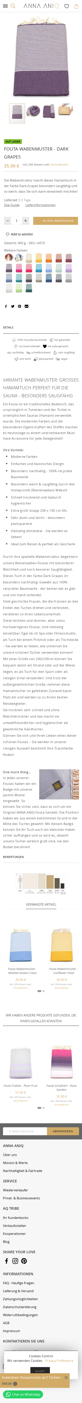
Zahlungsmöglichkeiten (20, 1299)
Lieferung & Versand (18, 1291)
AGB (6, 1323)
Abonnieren (63, 1131)
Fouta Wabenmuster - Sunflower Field (63, 971)
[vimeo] (19, 307)
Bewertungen (13, 857)
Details (8, 327)
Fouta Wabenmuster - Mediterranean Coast (22, 971)
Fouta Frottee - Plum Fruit (20, 1086)
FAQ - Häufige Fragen (18, 1283)
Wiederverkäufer (15, 1190)
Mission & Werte (15, 1163)
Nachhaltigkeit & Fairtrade (22, 1171)
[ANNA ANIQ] (41, 6)
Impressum (11, 1331)
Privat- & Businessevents (21, 1198)
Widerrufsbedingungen (20, 1315)
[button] (33, 111)
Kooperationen (14, 1233)
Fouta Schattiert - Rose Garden (62, 1088)
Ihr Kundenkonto (15, 1218)
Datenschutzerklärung (19, 1307)
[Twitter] (13, 307)
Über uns (10, 1155)
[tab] (41, 327)
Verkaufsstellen (14, 1226)
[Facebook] (6, 307)
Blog (6, 1241)
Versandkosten (59, 164)
